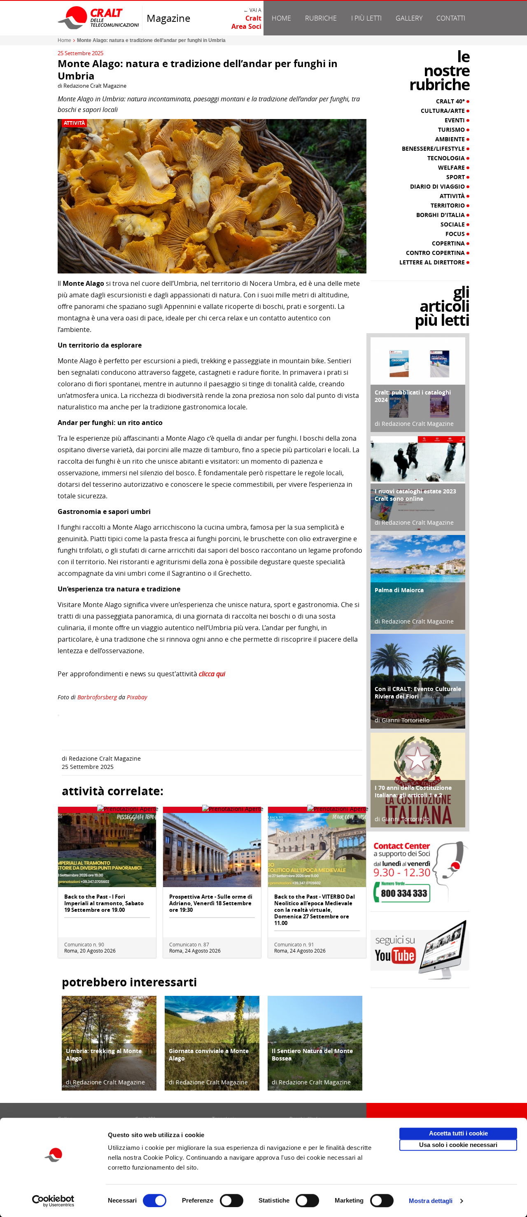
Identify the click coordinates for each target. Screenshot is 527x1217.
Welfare (452, 167)
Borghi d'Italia (441, 215)
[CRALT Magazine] (99, 17)
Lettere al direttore (432, 262)
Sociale (453, 224)
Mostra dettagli (431, 1200)
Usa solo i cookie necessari (458, 1144)
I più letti (366, 18)
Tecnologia (446, 158)
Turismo (452, 129)
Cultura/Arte (443, 110)
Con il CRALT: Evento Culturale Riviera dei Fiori (418, 692)
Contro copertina (436, 253)
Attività (74, 123)
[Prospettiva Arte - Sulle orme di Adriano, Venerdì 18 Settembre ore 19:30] (212, 849)
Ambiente (450, 139)
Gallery (409, 18)
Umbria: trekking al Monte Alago (104, 1054)
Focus (455, 234)
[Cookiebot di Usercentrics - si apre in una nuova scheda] (53, 1201)
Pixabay (137, 697)
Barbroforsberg (97, 697)
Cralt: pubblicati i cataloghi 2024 (413, 396)
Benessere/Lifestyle (434, 148)
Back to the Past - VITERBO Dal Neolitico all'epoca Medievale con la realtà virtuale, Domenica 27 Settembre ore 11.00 (314, 910)
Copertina (449, 243)
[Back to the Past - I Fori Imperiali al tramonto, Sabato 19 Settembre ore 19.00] (107, 849)
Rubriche (321, 18)
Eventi (455, 120)
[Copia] (58, 715)
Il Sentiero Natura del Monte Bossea (312, 1054)
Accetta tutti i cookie (458, 1133)
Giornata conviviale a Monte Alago (209, 1054)
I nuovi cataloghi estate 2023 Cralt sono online (415, 494)
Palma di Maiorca (399, 590)
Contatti (450, 18)
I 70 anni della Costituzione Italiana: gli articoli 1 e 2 (413, 791)
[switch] (231, 1200)
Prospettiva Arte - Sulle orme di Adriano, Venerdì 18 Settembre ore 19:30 (210, 903)
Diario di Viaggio (438, 186)
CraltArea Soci (246, 22)
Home (281, 18)
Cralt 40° (451, 101)
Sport (456, 177)
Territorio (448, 205)
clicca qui (212, 673)
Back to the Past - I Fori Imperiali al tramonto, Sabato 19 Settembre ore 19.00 (104, 903)
